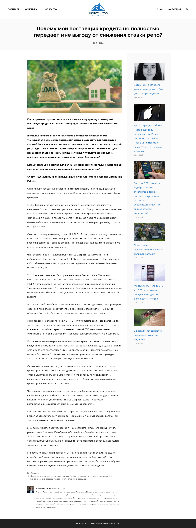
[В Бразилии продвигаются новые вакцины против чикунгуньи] (149, 324)
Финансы (34, 473)
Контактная (174, 9)
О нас (160, 9)
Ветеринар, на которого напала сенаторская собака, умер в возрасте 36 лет (149, 89)
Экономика (30, 9)
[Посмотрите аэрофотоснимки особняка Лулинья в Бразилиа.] (149, 238)
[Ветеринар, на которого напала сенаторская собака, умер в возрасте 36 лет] (149, 78)
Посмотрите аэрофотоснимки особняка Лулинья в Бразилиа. (148, 249)
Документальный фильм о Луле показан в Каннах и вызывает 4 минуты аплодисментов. (71, 476)
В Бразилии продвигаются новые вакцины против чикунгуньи (148, 335)
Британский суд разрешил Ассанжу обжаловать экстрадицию (59, 479)
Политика (13, 9)
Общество (51, 9)
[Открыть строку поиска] (187, 9)
